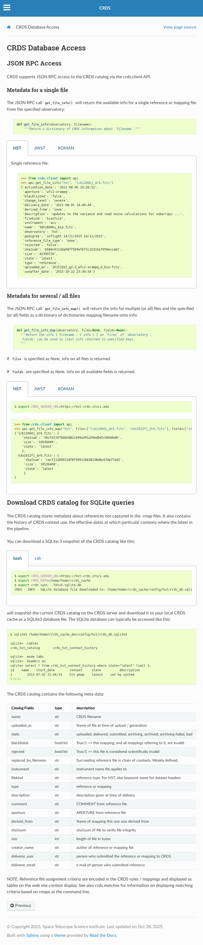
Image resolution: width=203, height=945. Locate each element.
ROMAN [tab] (66, 148)
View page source (179, 27)
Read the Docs (103, 935)
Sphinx (32, 935)
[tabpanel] (101, 222)
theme (60, 935)
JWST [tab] (39, 148)
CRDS (104, 8)
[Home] (9, 27)
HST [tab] (17, 148)
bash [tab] (17, 558)
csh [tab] (38, 558)
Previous (22, 906)
